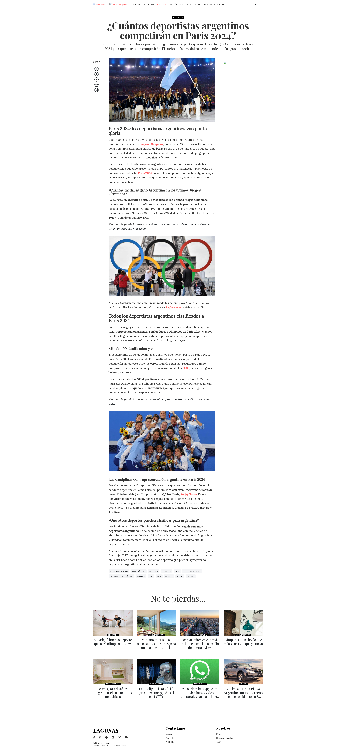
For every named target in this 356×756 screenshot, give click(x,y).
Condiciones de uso (100, 746)
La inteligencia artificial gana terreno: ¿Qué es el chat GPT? (156, 692)
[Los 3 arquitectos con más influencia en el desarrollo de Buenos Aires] (199, 623)
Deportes (161, 4)
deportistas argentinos (119, 571)
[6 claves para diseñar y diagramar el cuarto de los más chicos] (113, 671)
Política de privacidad (118, 746)
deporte (180, 576)
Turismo (221, 4)
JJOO (186, 368)
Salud (189, 4)
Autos (151, 4)
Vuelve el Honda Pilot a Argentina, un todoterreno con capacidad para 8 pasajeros (243, 694)
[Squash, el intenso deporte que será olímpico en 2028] (113, 623)
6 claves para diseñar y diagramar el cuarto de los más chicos (113, 692)
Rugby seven (174, 307)
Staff (218, 742)
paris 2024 (153, 571)
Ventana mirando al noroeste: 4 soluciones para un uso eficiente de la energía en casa (156, 645)
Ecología (172, 4)
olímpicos (141, 576)
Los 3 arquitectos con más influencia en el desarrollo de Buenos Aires (200, 643)
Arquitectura (138, 4)
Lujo (181, 4)
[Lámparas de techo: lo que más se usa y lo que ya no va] (243, 623)
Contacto (170, 738)
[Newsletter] (256, 5)
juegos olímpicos (138, 571)
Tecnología (209, 4)
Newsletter (170, 734)
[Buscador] (261, 5)
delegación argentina (192, 571)
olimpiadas (166, 571)
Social (197, 4)
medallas (190, 576)
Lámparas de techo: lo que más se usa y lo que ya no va (243, 641)
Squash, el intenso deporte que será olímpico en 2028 (113, 641)
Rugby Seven (189, 494)
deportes (168, 576)
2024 (159, 576)
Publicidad (170, 742)
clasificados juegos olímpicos (121, 576)
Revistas (220, 734)
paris (151, 576)
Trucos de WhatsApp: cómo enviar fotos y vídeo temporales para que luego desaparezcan (199, 694)
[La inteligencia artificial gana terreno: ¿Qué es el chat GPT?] (156, 671)
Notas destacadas (224, 738)
